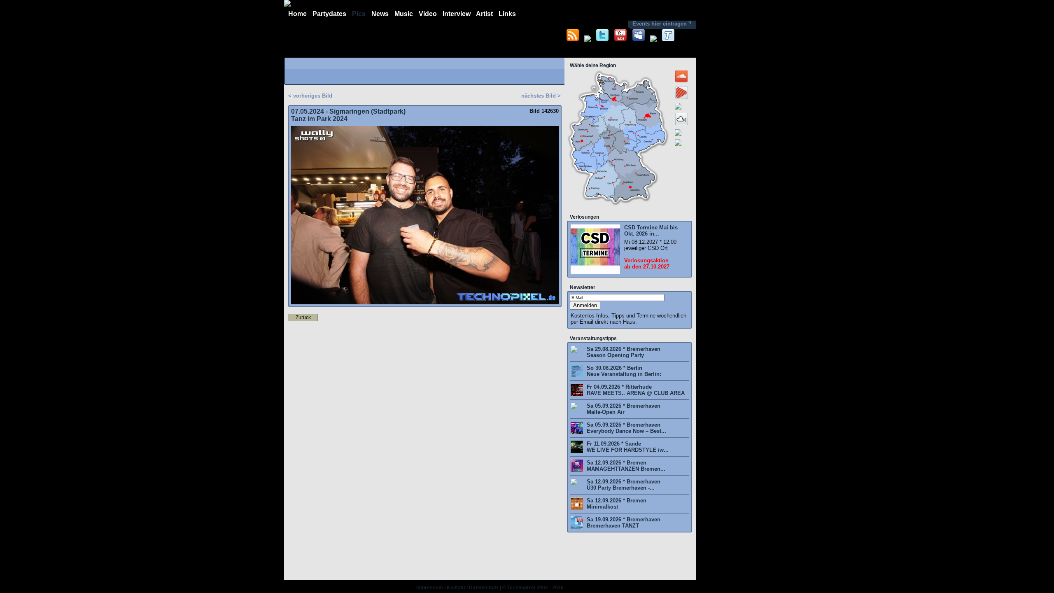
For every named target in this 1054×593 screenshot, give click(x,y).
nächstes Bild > (541, 96)
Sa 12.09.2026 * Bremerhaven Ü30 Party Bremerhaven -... (622, 485)
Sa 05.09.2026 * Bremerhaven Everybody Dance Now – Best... (625, 428)
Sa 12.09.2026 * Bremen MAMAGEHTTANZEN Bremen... (625, 466)
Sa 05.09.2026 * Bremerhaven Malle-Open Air (622, 409)
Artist (484, 13)
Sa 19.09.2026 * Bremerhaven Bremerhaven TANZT (622, 522)
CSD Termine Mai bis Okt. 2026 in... (651, 230)
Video (428, 13)
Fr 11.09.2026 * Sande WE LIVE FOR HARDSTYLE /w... (627, 447)
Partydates (329, 13)
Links (507, 13)
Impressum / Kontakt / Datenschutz (457, 588)
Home (297, 13)
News (380, 13)
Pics (359, 13)
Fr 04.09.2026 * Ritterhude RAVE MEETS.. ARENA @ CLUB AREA (635, 390)
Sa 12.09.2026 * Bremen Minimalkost (615, 503)
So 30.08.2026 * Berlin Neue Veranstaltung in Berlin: (623, 371)
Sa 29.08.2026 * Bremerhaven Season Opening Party (622, 352)
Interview (457, 13)
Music (403, 13)
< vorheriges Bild (310, 96)
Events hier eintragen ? (662, 24)
